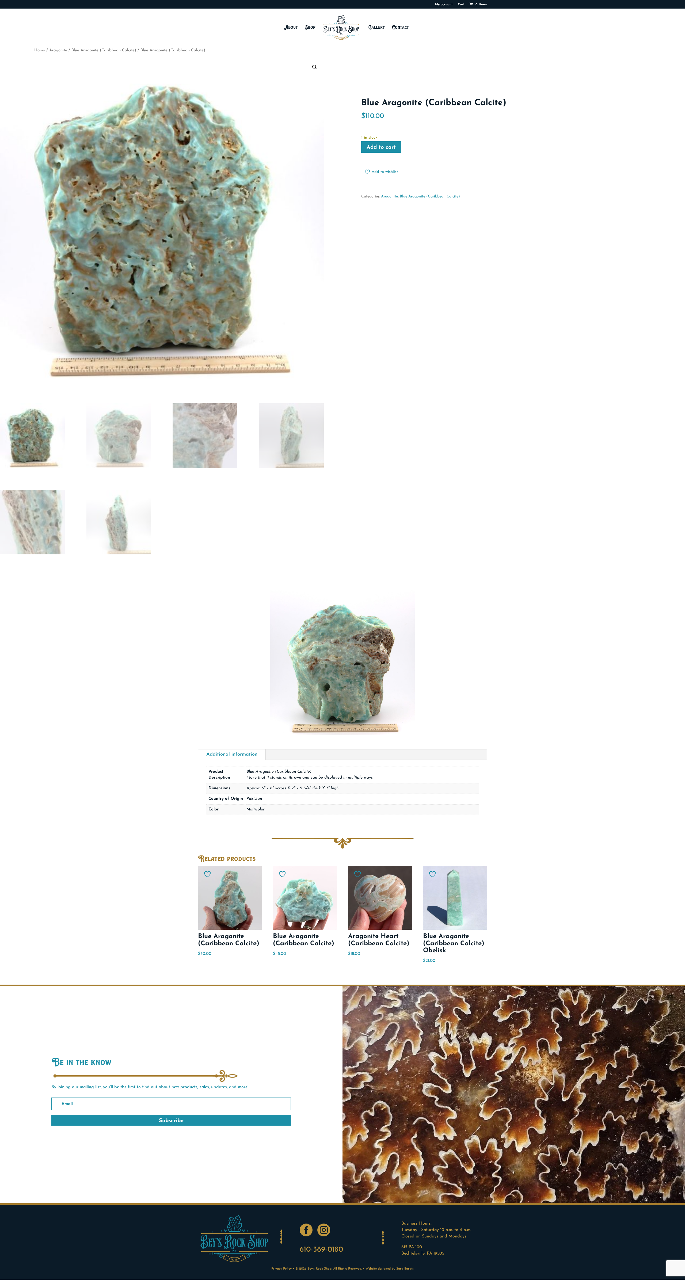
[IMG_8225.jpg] (342, 734)
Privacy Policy (281, 1268)
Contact (400, 27)
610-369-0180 (321, 1250)
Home (39, 50)
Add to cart (381, 147)
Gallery (376, 27)
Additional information (231, 754)
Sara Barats (405, 1268)
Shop (310, 27)
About (291, 27)
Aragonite (58, 50)
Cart (461, 4)
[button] (314, 67)
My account (444, 4)
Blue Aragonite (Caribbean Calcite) (103, 50)
